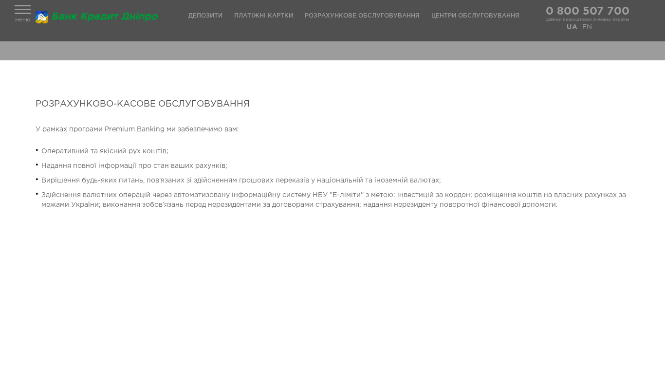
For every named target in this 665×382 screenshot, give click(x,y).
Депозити (205, 15)
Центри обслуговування (475, 15)
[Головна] (99, 17)
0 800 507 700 (587, 12)
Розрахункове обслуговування (362, 15)
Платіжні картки (263, 15)
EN (587, 27)
